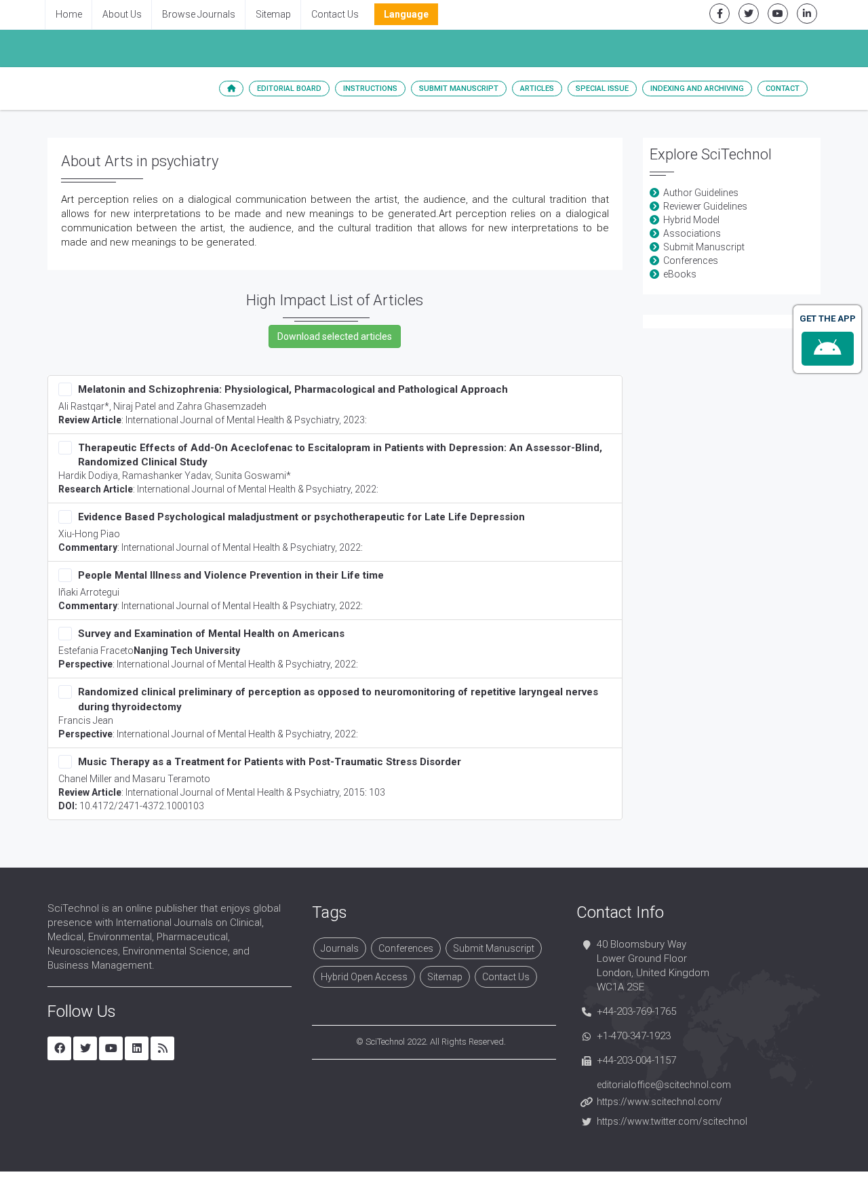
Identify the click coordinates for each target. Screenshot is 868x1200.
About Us (122, 14)
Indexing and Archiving (697, 88)
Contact (783, 88)
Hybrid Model (691, 219)
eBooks (679, 274)
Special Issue (602, 88)
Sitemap (273, 14)
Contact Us (335, 14)
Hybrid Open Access (364, 976)
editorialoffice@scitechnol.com (664, 1084)
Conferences (690, 260)
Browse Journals (198, 14)
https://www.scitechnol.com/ (659, 1101)
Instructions (370, 88)
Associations (692, 233)
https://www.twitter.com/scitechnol (672, 1121)
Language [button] (406, 14)
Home (69, 14)
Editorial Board (289, 88)
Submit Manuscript (458, 88)
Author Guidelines (700, 192)
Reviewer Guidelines (705, 206)
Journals (340, 948)
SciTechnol (385, 1042)
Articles (537, 88)
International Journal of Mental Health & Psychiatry (232, 419)
